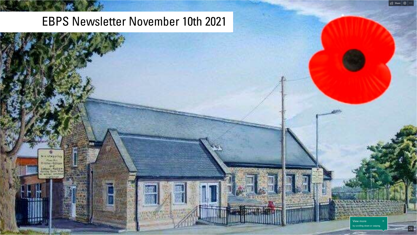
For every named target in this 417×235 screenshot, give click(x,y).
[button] (395, 3)
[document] (208, 117)
